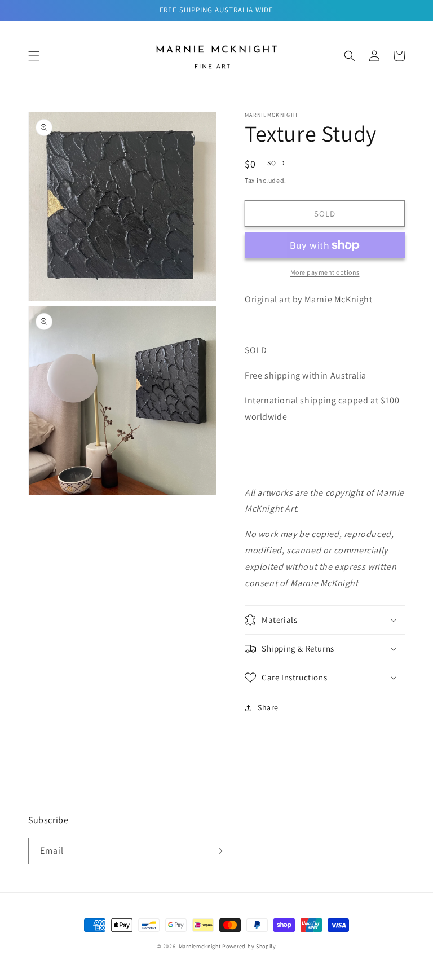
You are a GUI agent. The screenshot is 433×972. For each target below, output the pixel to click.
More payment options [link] (325, 272)
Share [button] (268, 707)
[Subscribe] (218, 851)
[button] (33, 55)
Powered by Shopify (249, 946)
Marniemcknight (200, 946)
